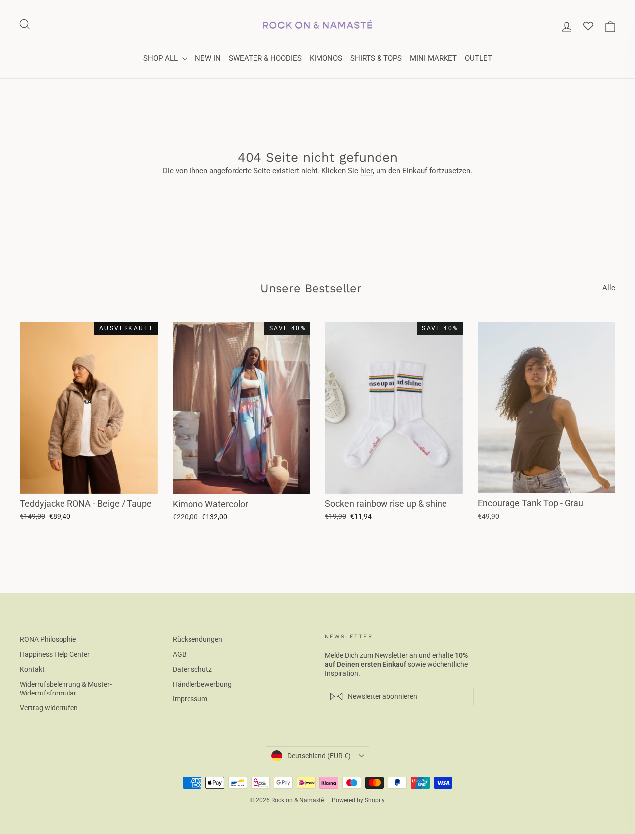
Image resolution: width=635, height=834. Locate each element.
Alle (608, 287)
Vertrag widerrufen (49, 708)
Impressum (190, 699)
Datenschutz (192, 669)
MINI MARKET (433, 58)
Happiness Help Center (55, 654)
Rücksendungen (197, 639)
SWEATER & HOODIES (265, 58)
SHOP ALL (161, 58)
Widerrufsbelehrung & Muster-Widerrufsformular (66, 688)
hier (366, 170)
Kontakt (32, 669)
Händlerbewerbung (202, 684)
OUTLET (478, 58)
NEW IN (208, 58)
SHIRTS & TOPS (376, 58)
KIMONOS (326, 58)
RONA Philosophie (48, 639)
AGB (180, 654)
